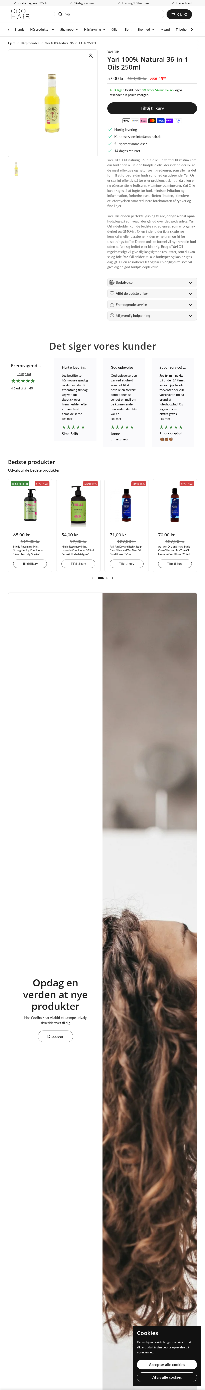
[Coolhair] (20, 14)
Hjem (11, 43)
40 (31, 388)
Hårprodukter (30, 43)
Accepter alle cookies (167, 1364)
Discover (55, 1036)
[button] (179, 14)
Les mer (67, 418)
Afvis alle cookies (167, 1377)
